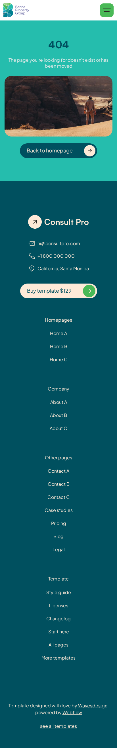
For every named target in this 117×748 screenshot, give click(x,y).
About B (58, 415)
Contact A (58, 471)
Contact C (58, 497)
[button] (107, 10)
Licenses (58, 605)
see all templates (58, 726)
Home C (59, 359)
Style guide (58, 592)
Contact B (59, 484)
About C (58, 428)
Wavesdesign (92, 705)
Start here (58, 632)
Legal (59, 549)
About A (58, 402)
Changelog (58, 618)
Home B (58, 346)
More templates (58, 658)
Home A (58, 333)
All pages (58, 645)
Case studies (59, 510)
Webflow (72, 712)
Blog (58, 536)
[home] (16, 10)
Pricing (58, 523)
